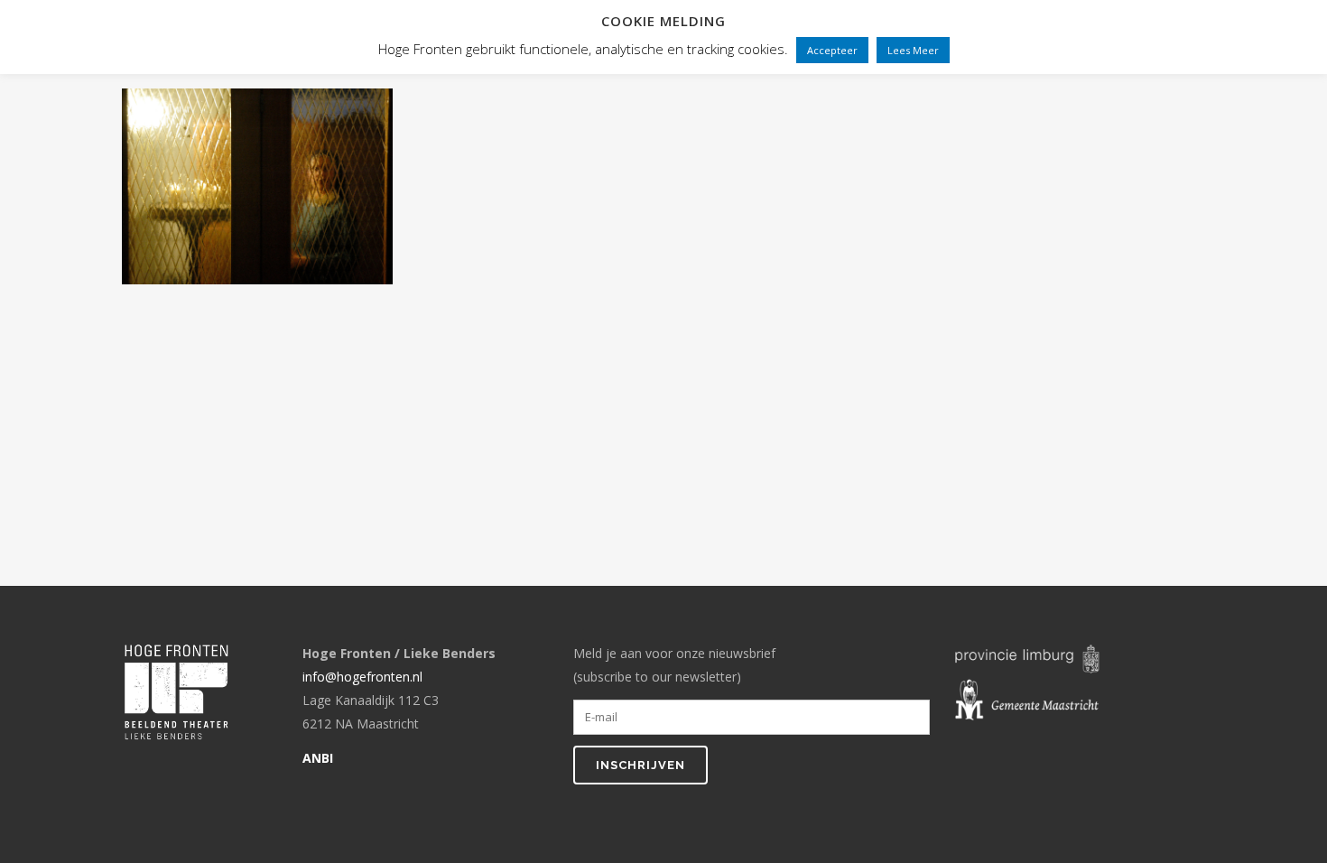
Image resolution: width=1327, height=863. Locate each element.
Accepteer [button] (832, 50)
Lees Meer (913, 50)
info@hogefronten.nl (362, 676)
